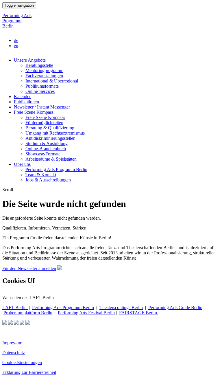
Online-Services (40, 91)
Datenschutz (13, 352)
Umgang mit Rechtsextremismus (55, 133)
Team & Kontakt (40, 174)
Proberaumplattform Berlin (27, 312)
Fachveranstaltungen (44, 75)
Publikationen (26, 101)
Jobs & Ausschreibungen (48, 179)
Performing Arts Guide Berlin (175, 307)
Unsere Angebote (30, 60)
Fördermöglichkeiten (44, 122)
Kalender (22, 96)
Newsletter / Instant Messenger (42, 106)
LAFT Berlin (15, 307)
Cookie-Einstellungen (22, 362)
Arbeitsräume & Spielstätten (51, 159)
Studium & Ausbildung (46, 143)
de (16, 40)
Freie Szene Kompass (33, 112)
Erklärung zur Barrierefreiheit (29, 372)
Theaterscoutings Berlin (121, 307)
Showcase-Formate (42, 153)
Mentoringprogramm (44, 70)
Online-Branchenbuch (45, 148)
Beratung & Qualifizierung (49, 127)
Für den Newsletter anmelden (29, 268)
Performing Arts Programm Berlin (17, 20)
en (16, 45)
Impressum (12, 342)
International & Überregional (51, 80)
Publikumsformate (42, 86)
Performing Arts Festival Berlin (86, 312)
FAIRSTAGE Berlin (138, 312)
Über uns (22, 164)
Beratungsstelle (39, 65)
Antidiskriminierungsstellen (50, 138)
